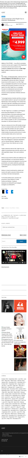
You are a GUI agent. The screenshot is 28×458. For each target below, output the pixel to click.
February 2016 (21, 413)
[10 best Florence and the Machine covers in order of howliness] (7, 306)
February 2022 (20, 380)
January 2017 (23, 408)
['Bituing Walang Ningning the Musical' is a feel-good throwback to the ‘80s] (20, 351)
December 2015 (13, 415)
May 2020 (4, 392)
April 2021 (21, 385)
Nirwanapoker (12, 3)
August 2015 (21, 417)
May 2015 (9, 418)
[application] (14, 257)
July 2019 (7, 397)
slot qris (12, 390)
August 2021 (21, 384)
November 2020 (14, 389)
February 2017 (15, 408)
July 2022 (20, 379)
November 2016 (15, 410)
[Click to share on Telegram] (12, 191)
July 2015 (3, 418)
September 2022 (13, 379)
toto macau (23, 390)
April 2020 (10, 392)
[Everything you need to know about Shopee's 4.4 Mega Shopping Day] (20, 306)
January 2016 (4, 415)
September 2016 (6, 412)
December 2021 (13, 382)
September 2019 (17, 395)
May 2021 (15, 385)
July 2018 (23, 400)
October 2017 (8, 405)
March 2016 (14, 413)
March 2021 (4, 387)
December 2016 (6, 410)
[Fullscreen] (24, 262)
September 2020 (5, 390)
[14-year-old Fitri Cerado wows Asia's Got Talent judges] (20, 342)
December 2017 (16, 403)
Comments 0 (20, 24)
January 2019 (15, 398)
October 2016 (23, 410)
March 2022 (13, 380)
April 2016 (7, 413)
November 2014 (17, 418)
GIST (3, 12)
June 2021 (9, 385)
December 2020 (5, 389)
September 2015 (13, 417)
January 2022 (4, 382)
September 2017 (17, 405)
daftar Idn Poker (14, 4)
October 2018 (17, 400)
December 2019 (16, 393)
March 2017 (8, 408)
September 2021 (13, 384)
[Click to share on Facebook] (7, 191)
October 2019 (8, 395)
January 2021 (19, 387)
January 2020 (8, 393)
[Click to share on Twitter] (3, 191)
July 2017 (7, 407)
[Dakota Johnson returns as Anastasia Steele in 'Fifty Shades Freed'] (20, 364)
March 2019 (8, 398)
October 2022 (4, 379)
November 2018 (9, 400)
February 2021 (11, 387)
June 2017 (13, 407)
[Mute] (22, 262)
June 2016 (19, 412)
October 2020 (22, 389)
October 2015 (4, 417)
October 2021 (4, 384)
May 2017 (19, 407)
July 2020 (17, 390)
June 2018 (4, 402)
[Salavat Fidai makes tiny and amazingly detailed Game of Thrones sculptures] (20, 332)
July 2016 (13, 412)
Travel (3, 16)
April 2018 (16, 402)
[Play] (3, 262)
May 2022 (7, 380)
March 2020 (17, 392)
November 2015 (21, 415)
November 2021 (21, 382)
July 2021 (3, 385)
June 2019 (13, 397)
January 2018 (8, 403)
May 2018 (10, 402)
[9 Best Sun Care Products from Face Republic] (20, 319)
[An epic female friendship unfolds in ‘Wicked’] (7, 328)
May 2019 (19, 397)
